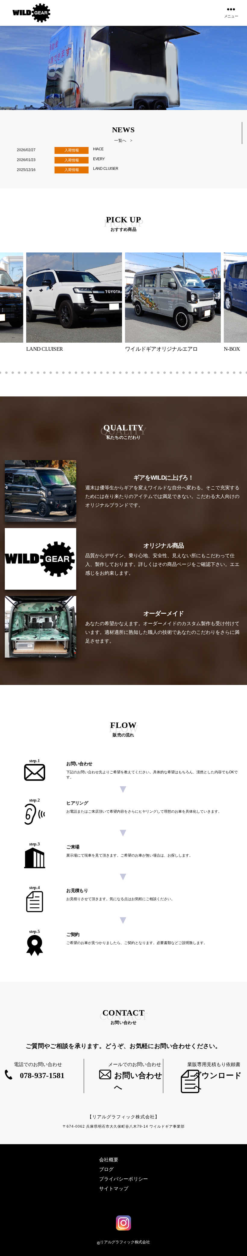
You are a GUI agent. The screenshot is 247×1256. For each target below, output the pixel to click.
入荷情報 (71, 150)
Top (232, 1241)
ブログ (106, 1169)
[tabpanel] (173, 302)
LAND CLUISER (105, 169)
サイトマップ (114, 1188)
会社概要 (109, 1159)
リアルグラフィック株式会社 (125, 1242)
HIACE (98, 149)
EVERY (99, 159)
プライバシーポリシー (123, 1178)
